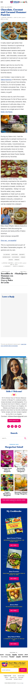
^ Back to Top (7, 675)
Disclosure (9, 679)
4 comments (7, 266)
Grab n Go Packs (6, 112)
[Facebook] (8, 426)
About (6, 677)
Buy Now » (14, 643)
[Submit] (25, 438)
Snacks (11, 259)
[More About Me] (14, 373)
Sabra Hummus (6, 79)
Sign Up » (23, 670)
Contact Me (13, 677)
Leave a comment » (19, 266)
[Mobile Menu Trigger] (1, 2)
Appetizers (15, 254)
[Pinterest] (15, 426)
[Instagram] (12, 426)
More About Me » (14, 420)
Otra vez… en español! (8, 240)
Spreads (17, 259)
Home (2, 7)
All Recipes (8, 7)
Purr (22, 683)
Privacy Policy (18, 679)
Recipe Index (21, 675)
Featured (20, 677)
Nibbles (23, 257)
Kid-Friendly (15, 257)
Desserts (21, 254)
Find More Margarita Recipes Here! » (14, 501)
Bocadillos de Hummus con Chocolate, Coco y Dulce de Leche (7, 277)
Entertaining (6, 257)
